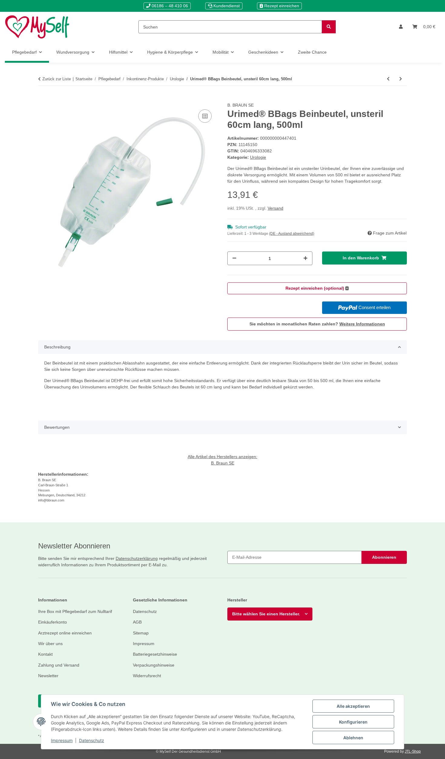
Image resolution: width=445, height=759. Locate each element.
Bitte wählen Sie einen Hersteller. (266, 613)
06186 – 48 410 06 (169, 5)
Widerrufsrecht (147, 675)
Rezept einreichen (281, 5)
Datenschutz (91, 740)
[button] (400, 26)
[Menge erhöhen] (305, 258)
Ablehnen (353, 737)
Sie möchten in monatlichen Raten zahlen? (317, 323)
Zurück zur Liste (56, 79)
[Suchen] (329, 26)
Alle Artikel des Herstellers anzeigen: (222, 456)
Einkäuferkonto (52, 622)
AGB (137, 622)
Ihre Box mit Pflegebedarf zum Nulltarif (75, 611)
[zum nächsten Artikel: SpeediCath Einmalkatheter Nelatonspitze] (400, 78)
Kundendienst (226, 5)
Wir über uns (50, 643)
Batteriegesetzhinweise (155, 654)
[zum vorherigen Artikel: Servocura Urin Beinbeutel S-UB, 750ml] (388, 78)
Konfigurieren (353, 721)
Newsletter (48, 675)
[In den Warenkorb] (43, 98)
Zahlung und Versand (58, 665)
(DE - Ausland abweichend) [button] (291, 233)
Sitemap (141, 633)
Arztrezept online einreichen (65, 633)
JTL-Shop (413, 751)
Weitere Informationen (362, 323)
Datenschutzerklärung (137, 558)
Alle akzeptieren (353, 706)
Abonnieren (384, 557)
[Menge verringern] (234, 258)
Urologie (258, 157)
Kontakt (45, 654)
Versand (275, 208)
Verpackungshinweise (153, 665)
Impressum (62, 740)
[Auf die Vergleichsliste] (205, 116)
